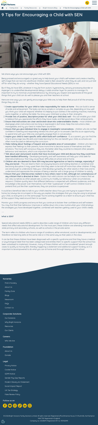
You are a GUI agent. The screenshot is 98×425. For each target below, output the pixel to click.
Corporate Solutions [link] (12, 314)
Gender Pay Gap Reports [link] (15, 378)
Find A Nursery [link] (11, 283)
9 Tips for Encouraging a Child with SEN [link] (77, 8)
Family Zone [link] (14, 8)
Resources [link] (9, 326)
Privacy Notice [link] (10, 365)
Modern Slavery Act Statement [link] (17, 382)
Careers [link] (6, 336)
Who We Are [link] (10, 341)
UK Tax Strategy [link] (11, 390)
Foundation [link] (8, 347)
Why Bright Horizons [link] (13, 322)
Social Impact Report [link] (13, 386)
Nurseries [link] (7, 279)
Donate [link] (8, 355)
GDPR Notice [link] (10, 374)
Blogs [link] (7, 295)
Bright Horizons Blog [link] (50, 8)
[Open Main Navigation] (94, 3)
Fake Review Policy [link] (12, 394)
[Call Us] (87, 3)
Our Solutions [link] (10, 318)
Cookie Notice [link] (10, 370)
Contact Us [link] (9, 308)
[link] (8, 3)
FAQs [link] (7, 303)
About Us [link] (8, 287)
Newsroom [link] (9, 299)
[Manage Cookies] (3, 421)
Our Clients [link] (9, 330)
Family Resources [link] (30, 8)
